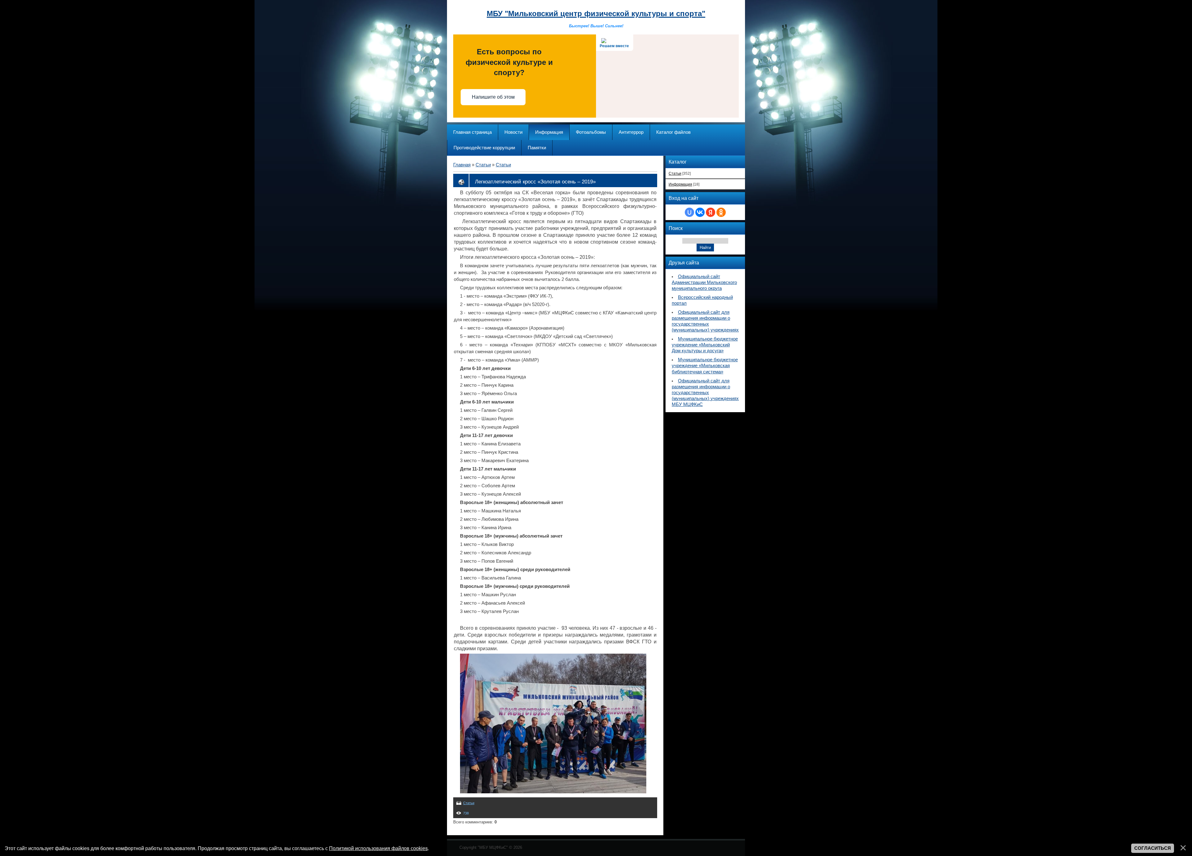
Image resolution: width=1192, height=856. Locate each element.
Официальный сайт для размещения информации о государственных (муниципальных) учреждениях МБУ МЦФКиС (705, 392)
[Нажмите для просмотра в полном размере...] (553, 791)
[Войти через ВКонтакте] (700, 212)
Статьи (483, 164)
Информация (680, 184)
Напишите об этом (493, 97)
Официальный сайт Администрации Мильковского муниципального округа (704, 282)
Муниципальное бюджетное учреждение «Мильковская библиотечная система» (705, 365)
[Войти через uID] (689, 212)
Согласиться (1152, 848)
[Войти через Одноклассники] (721, 212)
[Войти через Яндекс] (710, 212)
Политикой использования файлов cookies (378, 848)
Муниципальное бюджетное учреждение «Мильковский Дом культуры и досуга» (705, 344)
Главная (462, 164)
